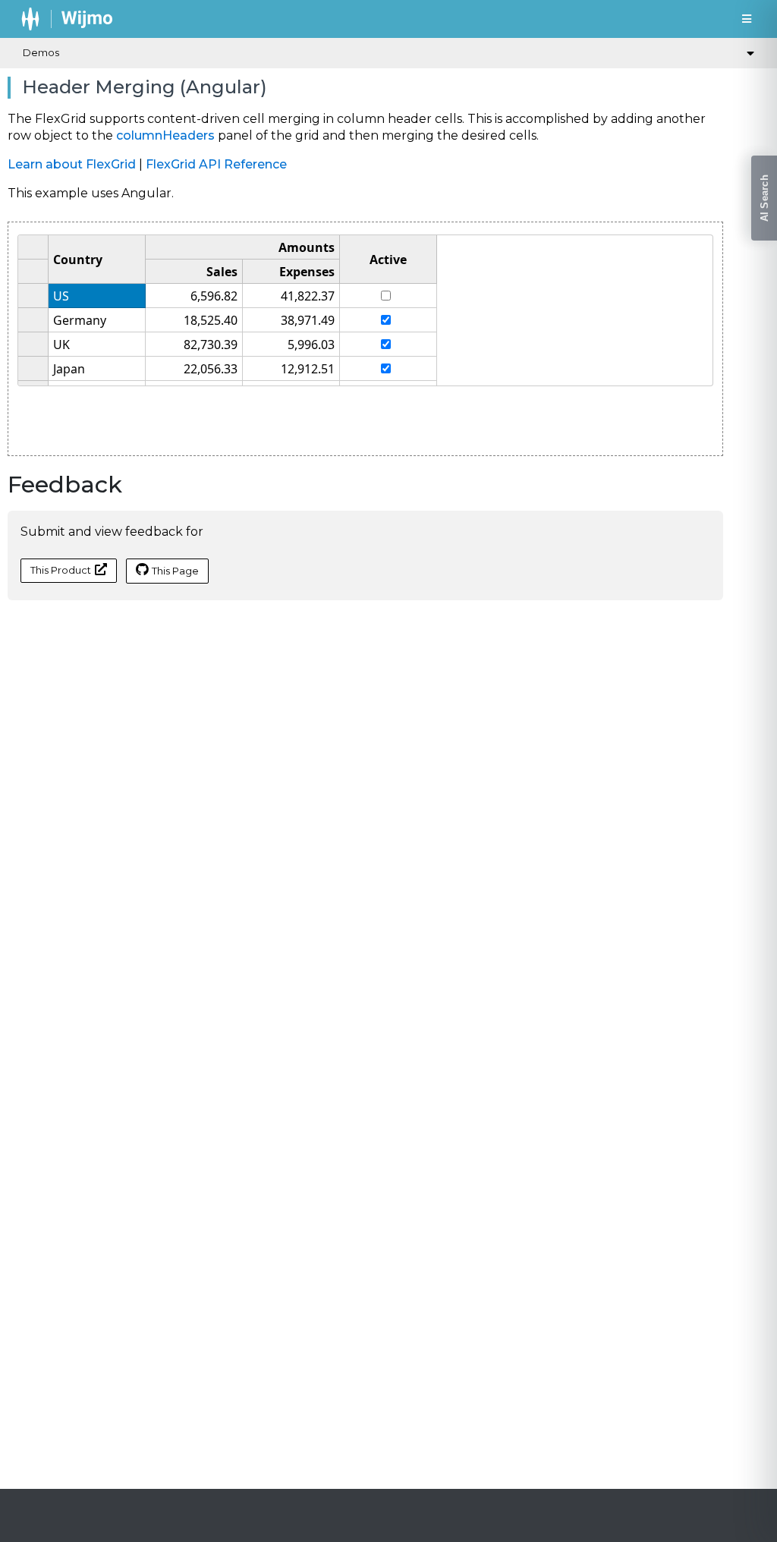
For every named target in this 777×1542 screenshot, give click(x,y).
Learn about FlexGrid (72, 164)
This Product (60, 570)
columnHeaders (165, 135)
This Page (175, 571)
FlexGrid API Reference (216, 164)
